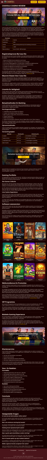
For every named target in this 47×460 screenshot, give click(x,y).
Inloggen (33, 2)
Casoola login (29, 73)
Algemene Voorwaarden (31, 450)
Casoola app (22, 324)
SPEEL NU (23, 157)
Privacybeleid (13, 450)
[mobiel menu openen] (2, 2)
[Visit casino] (23, 336)
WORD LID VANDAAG (23, 338)
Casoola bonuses (33, 297)
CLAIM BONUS (23, 18)
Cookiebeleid (21, 450)
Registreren (42, 2)
